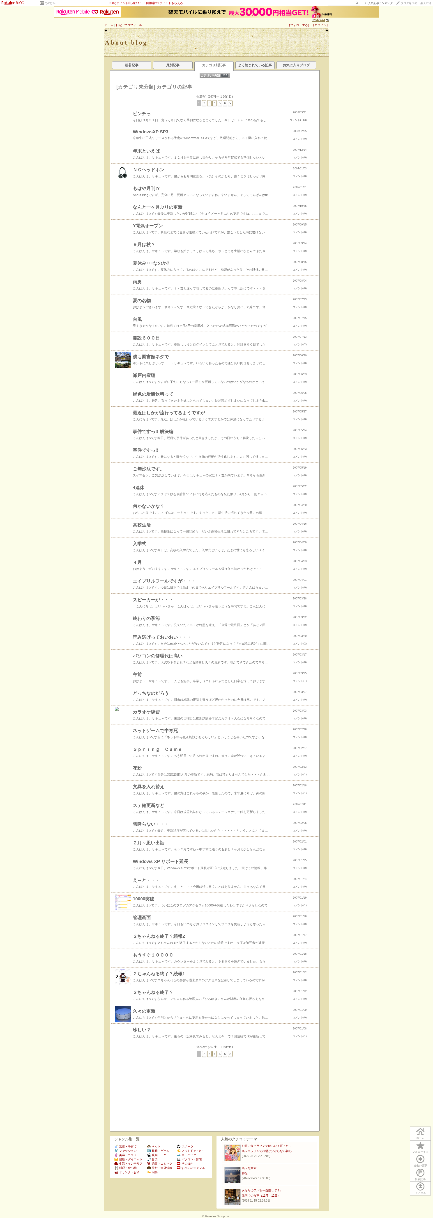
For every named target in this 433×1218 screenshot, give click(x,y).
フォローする (420, 1151)
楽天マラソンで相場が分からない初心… (268, 1151)
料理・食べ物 (128, 1168)
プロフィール (133, 25)
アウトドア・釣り (193, 1150)
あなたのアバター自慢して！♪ (261, 1190)
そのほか (50, 3)
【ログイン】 (320, 25)
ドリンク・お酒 (129, 1172)
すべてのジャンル (193, 1168)
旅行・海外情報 (162, 1168)
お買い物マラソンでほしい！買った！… (268, 1145)
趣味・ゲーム (160, 1150)
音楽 (155, 1159)
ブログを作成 (409, 3)
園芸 (155, 1172)
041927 (318, 20)
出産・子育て (128, 1146)
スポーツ (187, 1146)
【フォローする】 (299, 25)
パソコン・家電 (192, 1159)
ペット (156, 1146)
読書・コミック (162, 1163)
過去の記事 (420, 1165)
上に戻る (420, 1193)
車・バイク (189, 1155)
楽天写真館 (249, 1168)
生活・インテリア (131, 1163)
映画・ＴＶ (159, 1155)
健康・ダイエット (131, 1159)
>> (379, 3)
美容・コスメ (128, 1155)
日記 (119, 25)
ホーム (109, 25)
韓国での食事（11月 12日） (261, 1195)
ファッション (128, 1150)
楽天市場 (425, 3)
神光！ (246, 1173)
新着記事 (420, 1179)
